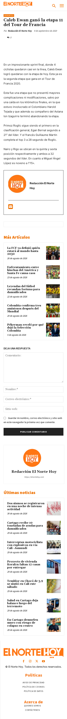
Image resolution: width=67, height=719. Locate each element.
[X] (26, 45)
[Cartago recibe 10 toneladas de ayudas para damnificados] (54, 528)
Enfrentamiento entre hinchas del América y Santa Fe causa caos (23, 270)
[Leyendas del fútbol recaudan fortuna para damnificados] (53, 291)
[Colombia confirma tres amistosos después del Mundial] (53, 310)
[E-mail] (10, 207)
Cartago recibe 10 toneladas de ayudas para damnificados (25, 525)
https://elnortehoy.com (34, 477)
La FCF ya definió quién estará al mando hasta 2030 (23, 251)
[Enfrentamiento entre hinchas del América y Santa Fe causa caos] (53, 272)
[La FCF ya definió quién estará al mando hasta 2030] (53, 253)
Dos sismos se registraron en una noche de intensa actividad (25, 506)
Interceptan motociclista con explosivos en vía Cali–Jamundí (25, 545)
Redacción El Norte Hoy (20, 30)
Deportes (8, 15)
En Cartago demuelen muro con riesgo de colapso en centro (22, 623)
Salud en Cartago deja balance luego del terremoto (22, 603)
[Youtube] (43, 661)
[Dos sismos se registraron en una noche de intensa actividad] (54, 508)
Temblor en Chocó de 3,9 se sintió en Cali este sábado (25, 584)
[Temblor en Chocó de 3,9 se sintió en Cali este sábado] (54, 586)
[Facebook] (18, 45)
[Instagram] (30, 661)
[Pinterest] (34, 45)
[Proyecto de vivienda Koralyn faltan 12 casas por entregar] (54, 567)
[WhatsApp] (43, 45)
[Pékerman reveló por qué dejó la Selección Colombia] (53, 330)
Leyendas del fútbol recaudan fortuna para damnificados (23, 289)
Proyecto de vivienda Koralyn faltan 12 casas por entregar (23, 564)
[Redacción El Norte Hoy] (34, 458)
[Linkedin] (51, 45)
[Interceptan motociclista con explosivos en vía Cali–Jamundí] (54, 547)
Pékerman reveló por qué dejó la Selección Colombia (25, 327)
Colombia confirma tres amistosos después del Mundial (24, 308)
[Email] (59, 45)
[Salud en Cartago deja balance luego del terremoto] (54, 605)
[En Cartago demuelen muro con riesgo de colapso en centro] (54, 625)
